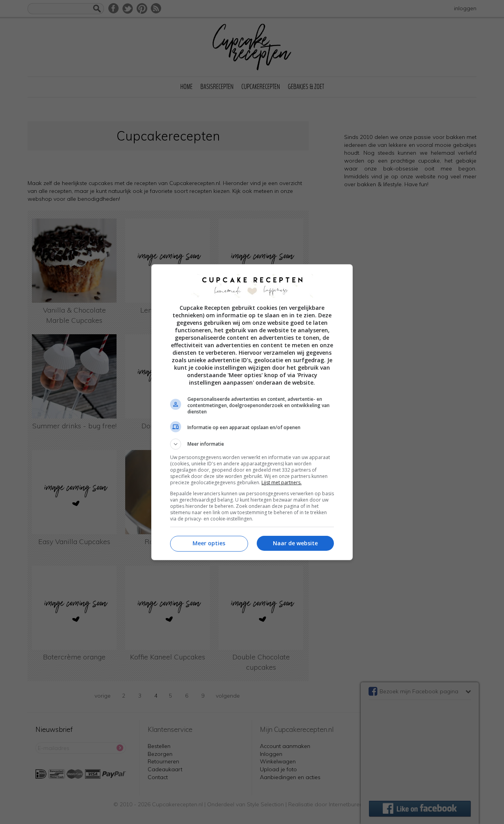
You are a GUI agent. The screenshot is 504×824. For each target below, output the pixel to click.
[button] (252, 444)
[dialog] (252, 412)
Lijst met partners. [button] (281, 482)
